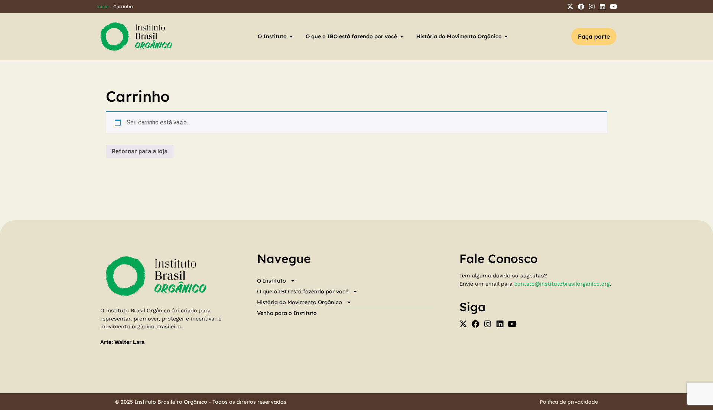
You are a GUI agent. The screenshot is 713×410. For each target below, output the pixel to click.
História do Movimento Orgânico (299, 302)
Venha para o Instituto (287, 313)
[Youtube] (613, 6)
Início (103, 6)
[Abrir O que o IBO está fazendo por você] (401, 36)
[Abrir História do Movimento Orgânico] (506, 36)
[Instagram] (592, 6)
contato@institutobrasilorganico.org (562, 284)
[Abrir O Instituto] (291, 36)
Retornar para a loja (139, 151)
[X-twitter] (570, 6)
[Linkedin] (602, 6)
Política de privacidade (569, 401)
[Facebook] (581, 6)
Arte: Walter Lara (122, 342)
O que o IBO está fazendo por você (302, 291)
